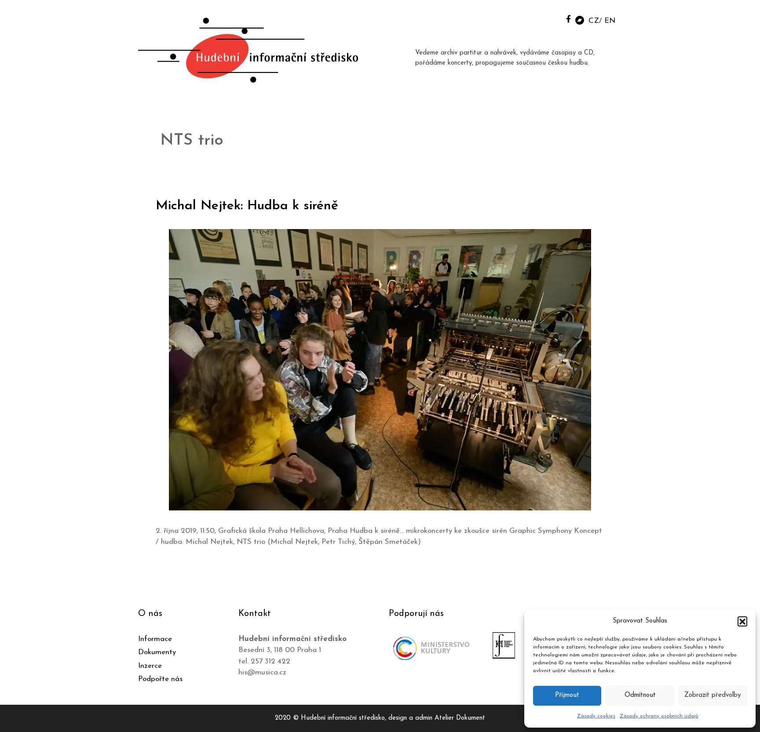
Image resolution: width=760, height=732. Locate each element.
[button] (742, 621)
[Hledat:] (548, 18)
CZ (593, 21)
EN (609, 21)
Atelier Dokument (460, 718)
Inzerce (150, 666)
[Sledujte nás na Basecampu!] (579, 19)
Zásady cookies (596, 716)
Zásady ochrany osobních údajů (659, 716)
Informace (155, 639)
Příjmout (567, 695)
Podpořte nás (160, 679)
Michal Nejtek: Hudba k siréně (247, 206)
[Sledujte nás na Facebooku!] (568, 18)
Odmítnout (640, 695)
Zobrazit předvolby (712, 695)
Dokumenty (157, 652)
